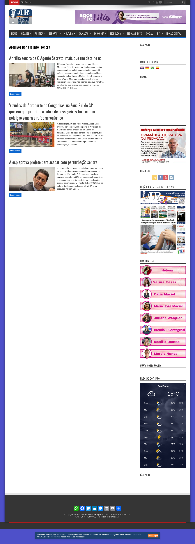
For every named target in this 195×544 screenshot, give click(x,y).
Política (39, 33)
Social (149, 33)
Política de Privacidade (109, 517)
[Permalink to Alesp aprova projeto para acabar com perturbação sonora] (32, 190)
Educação (84, 33)
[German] (148, 69)
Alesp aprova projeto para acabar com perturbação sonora (53, 162)
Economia (99, 33)
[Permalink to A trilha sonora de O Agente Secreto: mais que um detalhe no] (32, 86)
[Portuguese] (153, 69)
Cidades (25, 33)
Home (14, 33)
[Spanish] (158, 69)
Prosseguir (153, 536)
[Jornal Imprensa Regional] (20, 22)
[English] (142, 69)
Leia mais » (15, 94)
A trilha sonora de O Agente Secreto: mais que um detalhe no (55, 58)
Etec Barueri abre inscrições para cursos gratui (40, 2)
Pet (159, 33)
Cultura (68, 33)
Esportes (53, 33)
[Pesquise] (183, 2)
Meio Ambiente (134, 33)
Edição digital (173, 33)
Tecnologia (115, 33)
